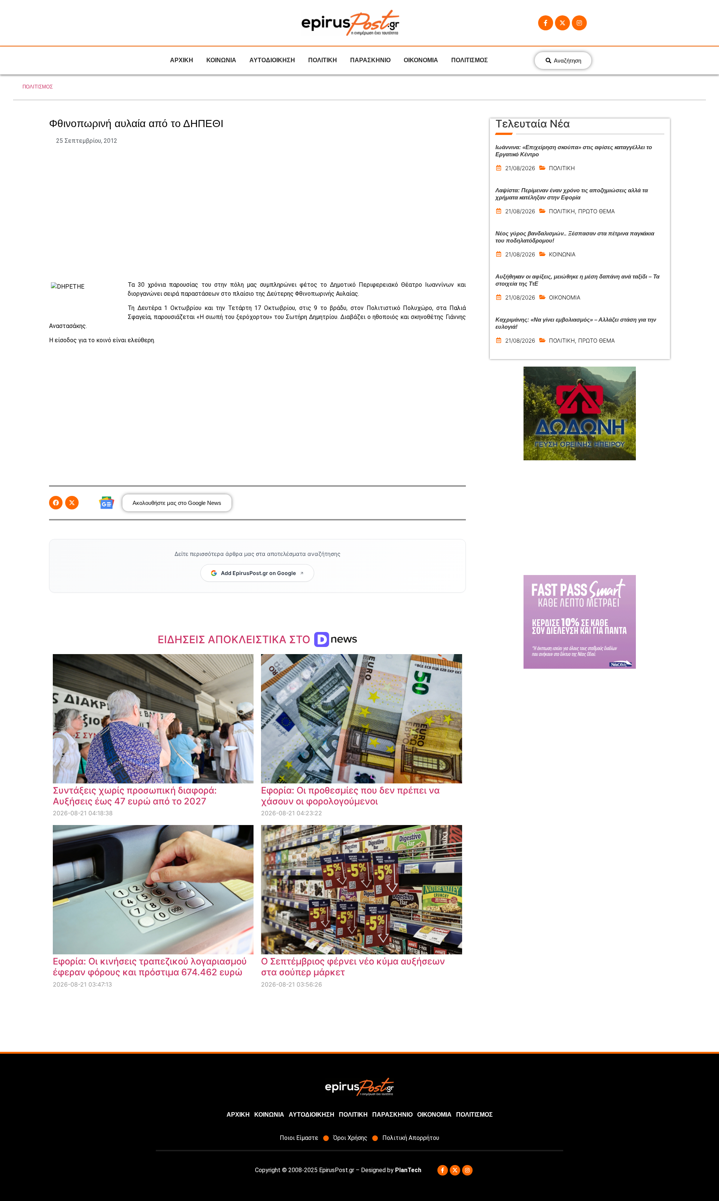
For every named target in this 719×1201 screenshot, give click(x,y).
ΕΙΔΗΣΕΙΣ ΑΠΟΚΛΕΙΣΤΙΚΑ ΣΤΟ (235, 639)
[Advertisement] (257, 212)
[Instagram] (579, 22)
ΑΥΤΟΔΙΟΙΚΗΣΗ (272, 60)
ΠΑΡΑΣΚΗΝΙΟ (370, 60)
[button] (56, 502)
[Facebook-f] (545, 22)
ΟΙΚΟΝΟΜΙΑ (421, 60)
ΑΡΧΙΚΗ (181, 60)
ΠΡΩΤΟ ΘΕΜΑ (596, 211)
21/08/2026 (520, 168)
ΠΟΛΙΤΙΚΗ (322, 60)
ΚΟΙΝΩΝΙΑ (221, 60)
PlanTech (408, 1170)
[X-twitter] (562, 22)
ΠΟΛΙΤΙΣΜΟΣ (469, 60)
